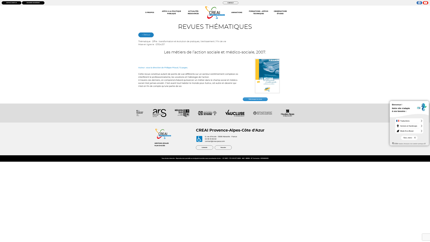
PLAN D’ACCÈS (160, 145)
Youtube (223, 147)
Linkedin (204, 147)
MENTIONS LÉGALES (162, 143)
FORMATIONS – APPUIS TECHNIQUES (258, 12)
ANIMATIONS (236, 12)
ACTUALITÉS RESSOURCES (193, 12)
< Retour (146, 35)
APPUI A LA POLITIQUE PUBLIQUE (171, 12)
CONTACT (230, 2)
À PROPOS (149, 12)
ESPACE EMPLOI (11, 2)
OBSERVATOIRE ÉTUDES (280, 12)
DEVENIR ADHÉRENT (33, 2)
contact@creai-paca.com (215, 141)
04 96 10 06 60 (210, 139)
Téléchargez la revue (255, 99)
